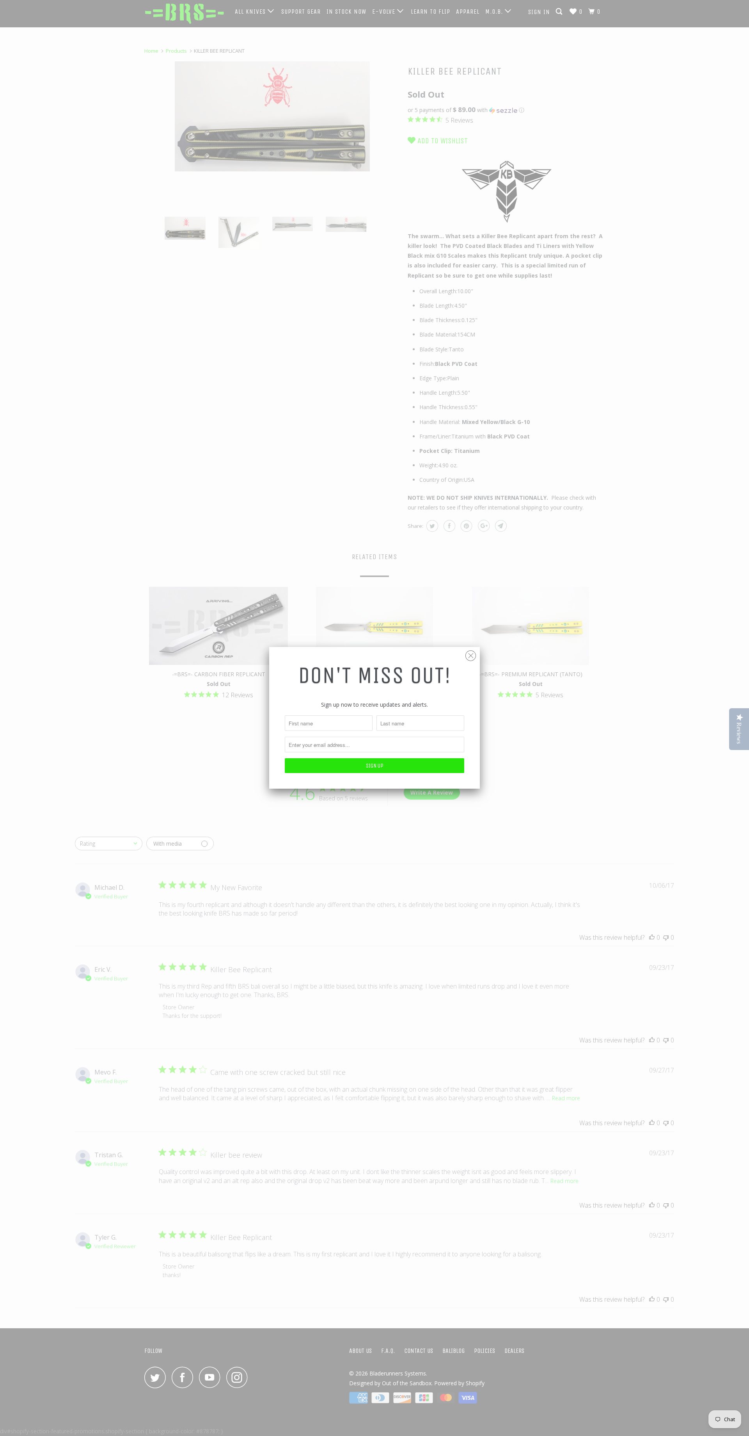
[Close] (470, 654)
